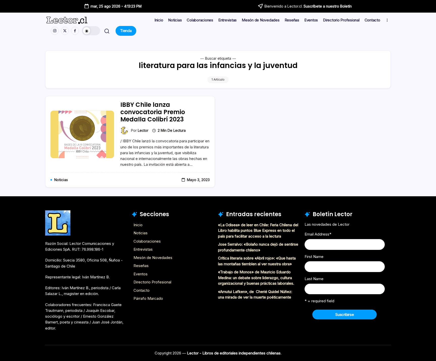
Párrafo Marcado (148, 298)
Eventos (140, 274)
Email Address (318, 234)
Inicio (138, 224)
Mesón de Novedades (152, 257)
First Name (314, 256)
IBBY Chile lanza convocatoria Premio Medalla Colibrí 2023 (152, 112)
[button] (91, 30)
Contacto (141, 290)
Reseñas (141, 265)
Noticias (140, 233)
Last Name (314, 278)
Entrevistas (143, 249)
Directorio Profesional (152, 282)
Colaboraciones (147, 241)
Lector (143, 130)
